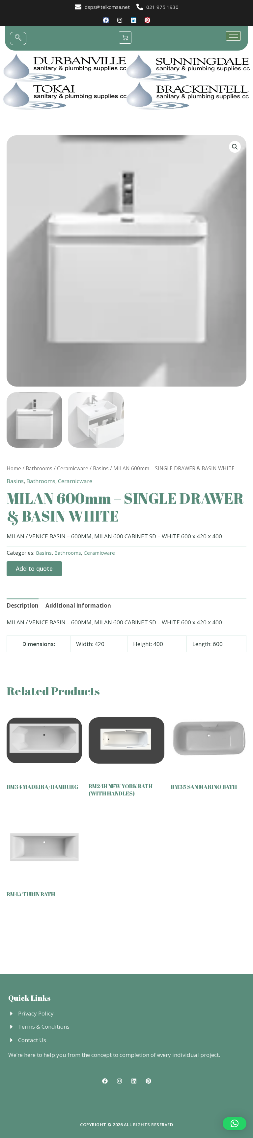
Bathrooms (39, 468)
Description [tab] (23, 605)
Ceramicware (72, 468)
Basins (101, 468)
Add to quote (34, 568)
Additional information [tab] (78, 605)
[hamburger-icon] (233, 36)
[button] (18, 38)
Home (14, 468)
